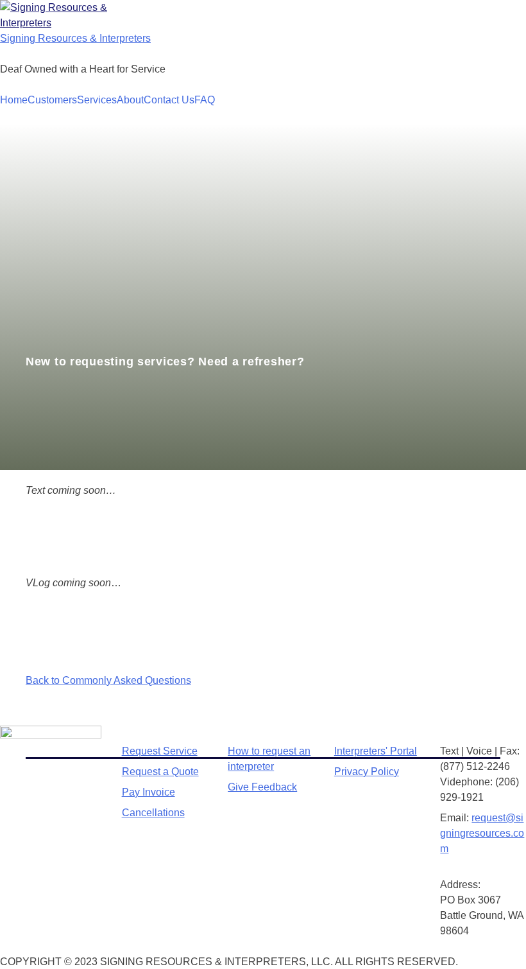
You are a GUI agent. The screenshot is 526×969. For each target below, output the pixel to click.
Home (14, 99)
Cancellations (153, 812)
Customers (52, 99)
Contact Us (169, 99)
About (130, 99)
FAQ (204, 99)
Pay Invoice (148, 792)
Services (97, 99)
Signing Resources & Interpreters (75, 38)
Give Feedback (262, 786)
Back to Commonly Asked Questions (108, 680)
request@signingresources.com (482, 833)
